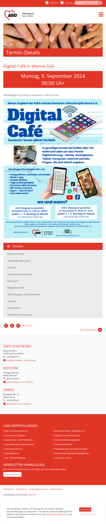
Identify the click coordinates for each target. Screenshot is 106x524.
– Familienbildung (15, 458)
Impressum (8, 489)
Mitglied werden (15, 287)
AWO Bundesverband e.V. (16, 431)
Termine (11, 301)
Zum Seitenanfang (88, 329)
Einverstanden (86, 509)
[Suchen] (101, 3)
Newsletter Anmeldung (19, 314)
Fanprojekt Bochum (63, 444)
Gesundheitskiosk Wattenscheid (19, 444)
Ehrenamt (12, 281)
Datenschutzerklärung (56, 514)
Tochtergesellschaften (19, 260)
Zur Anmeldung (12, 474)
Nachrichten (13, 308)
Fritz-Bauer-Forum (62, 458)
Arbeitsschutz (56, 489)
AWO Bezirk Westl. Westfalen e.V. (69, 431)
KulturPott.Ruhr (12, 453)
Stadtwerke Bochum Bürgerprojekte (70, 449)
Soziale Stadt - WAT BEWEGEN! (19, 440)
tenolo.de (31, 494)
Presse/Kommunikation (19, 274)
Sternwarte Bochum (14, 449)
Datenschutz (21, 489)
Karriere (69, 3)
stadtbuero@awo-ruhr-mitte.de (21, 360)
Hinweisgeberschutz (38, 489)
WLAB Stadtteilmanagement (67, 440)
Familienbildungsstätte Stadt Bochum (71, 453)
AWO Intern (26, 325)
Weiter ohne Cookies (86, 514)
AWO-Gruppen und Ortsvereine (23, 294)
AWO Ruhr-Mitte (15, 254)
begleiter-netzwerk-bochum (67, 435)
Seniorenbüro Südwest (15, 435)
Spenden (54, 3)
